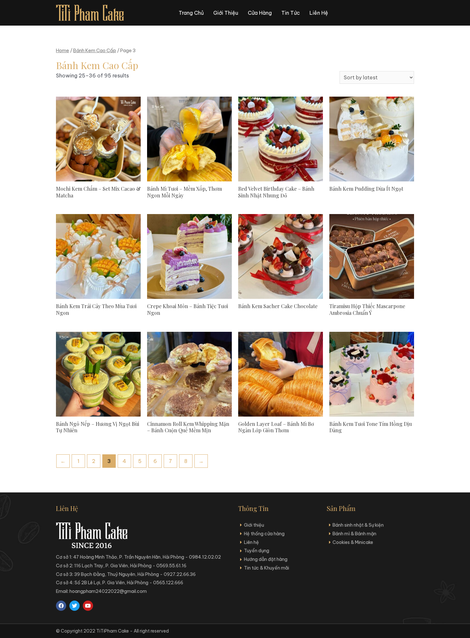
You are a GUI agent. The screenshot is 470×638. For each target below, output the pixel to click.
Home (62, 50)
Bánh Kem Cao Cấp (94, 50)
